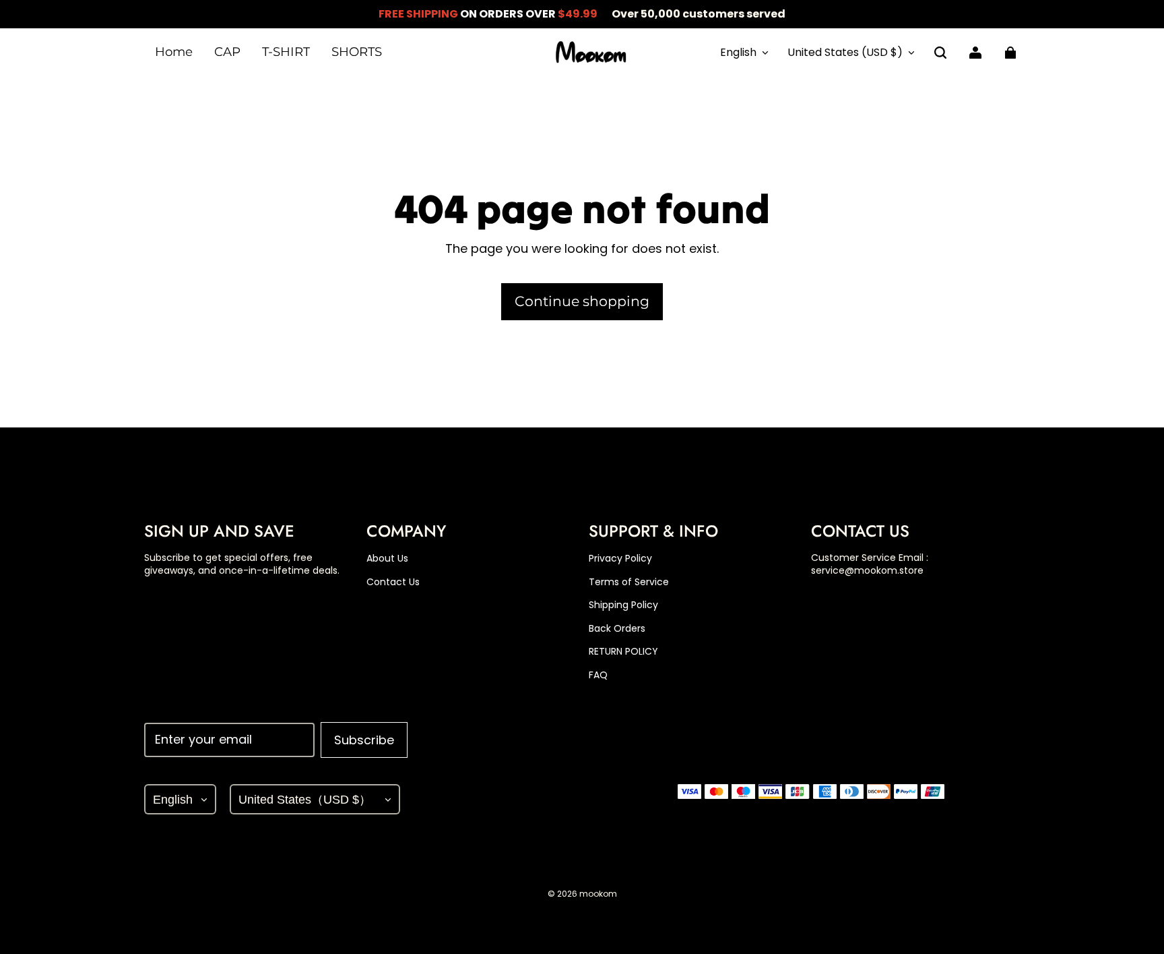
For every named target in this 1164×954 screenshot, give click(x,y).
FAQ (598, 675)
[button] (940, 52)
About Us (387, 558)
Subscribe (364, 740)
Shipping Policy (623, 605)
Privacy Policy (620, 558)
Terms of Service (629, 582)
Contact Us (393, 582)
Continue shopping (582, 301)
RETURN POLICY (623, 651)
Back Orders (617, 628)
